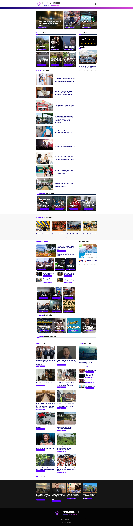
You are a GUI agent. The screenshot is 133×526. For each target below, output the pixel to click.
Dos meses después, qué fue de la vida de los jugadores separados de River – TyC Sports (73, 203)
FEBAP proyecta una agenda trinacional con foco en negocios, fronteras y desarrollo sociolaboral (64, 185)
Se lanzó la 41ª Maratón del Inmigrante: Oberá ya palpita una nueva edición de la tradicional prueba (43, 295)
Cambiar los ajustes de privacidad (68, 518)
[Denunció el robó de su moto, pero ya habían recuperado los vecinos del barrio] (56, 293)
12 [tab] (89, 70)
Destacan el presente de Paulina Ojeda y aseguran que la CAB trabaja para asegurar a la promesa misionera (65, 172)
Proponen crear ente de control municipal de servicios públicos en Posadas (45, 383)
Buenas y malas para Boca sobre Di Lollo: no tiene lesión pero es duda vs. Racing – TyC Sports (88, 203)
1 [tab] (79, 70)
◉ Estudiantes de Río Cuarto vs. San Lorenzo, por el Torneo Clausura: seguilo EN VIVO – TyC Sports (59, 203)
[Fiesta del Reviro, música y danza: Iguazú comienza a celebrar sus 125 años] (46, 250)
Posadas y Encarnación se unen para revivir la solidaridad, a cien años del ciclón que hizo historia (86, 67)
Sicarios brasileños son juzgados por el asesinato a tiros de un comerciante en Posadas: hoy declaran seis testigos (66, 405)
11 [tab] (88, 70)
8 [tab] (85, 70)
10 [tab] (87, 70)
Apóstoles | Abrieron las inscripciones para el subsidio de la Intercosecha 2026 (45, 468)
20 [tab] (96, 70)
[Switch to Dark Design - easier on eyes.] (100, 8)
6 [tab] (83, 70)
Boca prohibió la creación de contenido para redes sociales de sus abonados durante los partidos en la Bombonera (44, 326)
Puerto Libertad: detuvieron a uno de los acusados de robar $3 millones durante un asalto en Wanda (69, 273)
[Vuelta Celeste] (43, 226)
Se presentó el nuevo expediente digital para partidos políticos (87, 261)
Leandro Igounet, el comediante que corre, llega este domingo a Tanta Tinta (45, 447)
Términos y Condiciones (54, 518)
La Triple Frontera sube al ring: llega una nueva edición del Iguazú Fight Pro (68, 295)
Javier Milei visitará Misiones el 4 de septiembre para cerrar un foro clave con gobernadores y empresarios (56, 44)
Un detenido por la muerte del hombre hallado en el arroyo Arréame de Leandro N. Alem (42, 61)
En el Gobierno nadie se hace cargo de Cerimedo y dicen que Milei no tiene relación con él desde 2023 (88, 327)
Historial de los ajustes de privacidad (85, 518)
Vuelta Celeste (39, 233)
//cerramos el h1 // (48, 4)
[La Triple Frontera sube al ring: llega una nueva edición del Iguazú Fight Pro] (69, 293)
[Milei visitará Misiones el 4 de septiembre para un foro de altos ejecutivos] (69, 43)
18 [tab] (94, 70)
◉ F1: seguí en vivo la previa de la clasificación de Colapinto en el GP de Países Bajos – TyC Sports (44, 203)
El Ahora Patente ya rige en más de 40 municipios (44, 426)
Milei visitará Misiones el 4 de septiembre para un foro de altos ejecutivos (69, 46)
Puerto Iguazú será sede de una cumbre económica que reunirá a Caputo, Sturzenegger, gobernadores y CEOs (66, 427)
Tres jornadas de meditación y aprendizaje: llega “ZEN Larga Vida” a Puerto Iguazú (68, 309)
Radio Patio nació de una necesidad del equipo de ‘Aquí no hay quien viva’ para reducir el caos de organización (90, 380)
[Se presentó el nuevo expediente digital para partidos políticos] (88, 251)
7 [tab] (84, 70)
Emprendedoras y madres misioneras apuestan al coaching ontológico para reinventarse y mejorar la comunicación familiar (64, 158)
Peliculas (77, 4)
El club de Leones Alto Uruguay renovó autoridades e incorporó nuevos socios (48, 279)
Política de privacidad (43, 518)
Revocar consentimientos (66, 519)
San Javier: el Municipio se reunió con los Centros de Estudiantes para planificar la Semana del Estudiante (43, 309)
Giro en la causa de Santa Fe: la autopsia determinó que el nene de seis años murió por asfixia (66, 362)
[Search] (96, 4)
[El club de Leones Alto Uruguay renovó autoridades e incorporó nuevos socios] (39, 280)
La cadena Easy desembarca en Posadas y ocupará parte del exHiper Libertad (65, 106)
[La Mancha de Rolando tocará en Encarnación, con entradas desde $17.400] (44, 144)
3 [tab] (81, 70)
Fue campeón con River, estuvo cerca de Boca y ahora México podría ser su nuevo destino (66, 469)
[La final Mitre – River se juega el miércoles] (74, 226)
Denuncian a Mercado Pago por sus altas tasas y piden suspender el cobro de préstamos (65, 132)
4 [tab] (67, 237)
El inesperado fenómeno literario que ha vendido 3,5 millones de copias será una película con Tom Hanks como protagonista (90, 386)
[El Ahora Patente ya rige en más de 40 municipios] (45, 418)
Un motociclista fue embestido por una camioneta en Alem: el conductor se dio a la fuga (89, 495)
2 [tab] (80, 70)
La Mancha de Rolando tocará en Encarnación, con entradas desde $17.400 (65, 145)
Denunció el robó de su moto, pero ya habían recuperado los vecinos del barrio (56, 295)
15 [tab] (91, 70)
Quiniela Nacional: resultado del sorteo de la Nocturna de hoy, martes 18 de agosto (74, 327)
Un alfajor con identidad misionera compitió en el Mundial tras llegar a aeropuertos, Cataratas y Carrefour (63, 93)
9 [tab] (86, 70)
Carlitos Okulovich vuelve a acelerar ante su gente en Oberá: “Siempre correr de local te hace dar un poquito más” (56, 61)
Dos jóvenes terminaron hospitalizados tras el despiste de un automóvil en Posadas (49, 23)
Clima (89, 4)
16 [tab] (92, 70)
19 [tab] (95, 70)
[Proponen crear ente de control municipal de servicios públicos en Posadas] (45, 375)
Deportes (84, 4)
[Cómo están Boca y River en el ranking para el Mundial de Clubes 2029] (72, 20)
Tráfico (72, 4)
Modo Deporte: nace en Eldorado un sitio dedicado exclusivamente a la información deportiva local (59, 266)
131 (44, 476)
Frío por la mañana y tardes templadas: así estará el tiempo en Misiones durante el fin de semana (43, 496)
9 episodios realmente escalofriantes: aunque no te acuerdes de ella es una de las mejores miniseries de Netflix (90, 375)
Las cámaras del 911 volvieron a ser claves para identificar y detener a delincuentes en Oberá (69, 279)
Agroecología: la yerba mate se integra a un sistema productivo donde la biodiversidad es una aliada (66, 448)
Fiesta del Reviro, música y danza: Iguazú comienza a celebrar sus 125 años (66, 248)
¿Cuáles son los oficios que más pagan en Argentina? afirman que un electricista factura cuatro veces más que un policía (65, 80)
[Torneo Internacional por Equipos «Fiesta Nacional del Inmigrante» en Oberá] (74, 488)
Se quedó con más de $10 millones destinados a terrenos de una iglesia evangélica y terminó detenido (56, 309)
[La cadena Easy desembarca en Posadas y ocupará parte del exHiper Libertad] (44, 105)
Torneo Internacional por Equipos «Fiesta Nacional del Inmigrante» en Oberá (73, 495)
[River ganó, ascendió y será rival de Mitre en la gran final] (90, 226)
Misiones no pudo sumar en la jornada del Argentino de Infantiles (58, 234)
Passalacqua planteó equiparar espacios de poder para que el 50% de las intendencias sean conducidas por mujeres (69, 61)
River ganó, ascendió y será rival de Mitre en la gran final (90, 234)
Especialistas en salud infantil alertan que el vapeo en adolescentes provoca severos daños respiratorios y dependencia (45, 362)
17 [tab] (93, 70)
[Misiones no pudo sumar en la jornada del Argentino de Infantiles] (59, 226)
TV (67, 4)
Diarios (63, 4)
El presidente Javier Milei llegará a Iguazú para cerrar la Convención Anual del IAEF (70, 266)
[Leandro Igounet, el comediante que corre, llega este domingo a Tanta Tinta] (45, 439)
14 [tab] (90, 70)
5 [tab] (82, 70)
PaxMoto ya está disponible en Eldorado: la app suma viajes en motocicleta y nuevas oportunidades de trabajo (48, 273)
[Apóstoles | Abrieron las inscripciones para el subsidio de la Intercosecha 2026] (45, 460)
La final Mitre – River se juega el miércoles (74, 234)
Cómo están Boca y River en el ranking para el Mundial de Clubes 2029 (72, 24)
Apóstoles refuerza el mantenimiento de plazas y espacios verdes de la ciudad (42, 45)
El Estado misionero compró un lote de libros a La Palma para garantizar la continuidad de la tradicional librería (65, 384)
